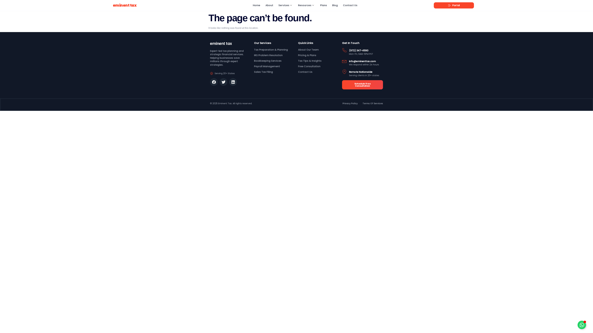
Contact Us (350, 5)
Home (256, 5)
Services (283, 5)
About (269, 5)
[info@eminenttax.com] (344, 61)
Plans (323, 5)
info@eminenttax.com (362, 61)
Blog (335, 5)
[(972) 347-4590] (344, 50)
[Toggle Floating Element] (582, 325)
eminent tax (125, 5)
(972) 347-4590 (358, 50)
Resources (304, 5)
